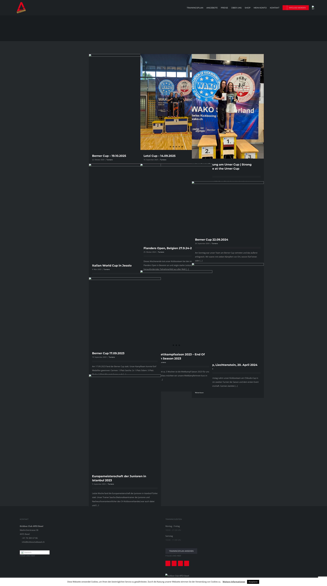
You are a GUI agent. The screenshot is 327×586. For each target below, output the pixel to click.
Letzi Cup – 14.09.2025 (160, 156)
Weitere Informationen (234, 581)
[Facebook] (167, 563)
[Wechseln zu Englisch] (313, 7)
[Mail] (186, 563)
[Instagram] (174, 563)
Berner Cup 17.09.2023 (108, 353)
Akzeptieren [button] (253, 582)
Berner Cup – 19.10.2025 (109, 156)
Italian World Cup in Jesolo (112, 265)
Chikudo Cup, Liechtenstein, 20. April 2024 (226, 365)
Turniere (110, 160)
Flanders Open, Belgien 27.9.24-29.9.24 (172, 248)
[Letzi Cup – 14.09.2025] (176, 102)
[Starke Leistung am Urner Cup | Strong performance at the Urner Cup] (228, 106)
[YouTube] (180, 563)
